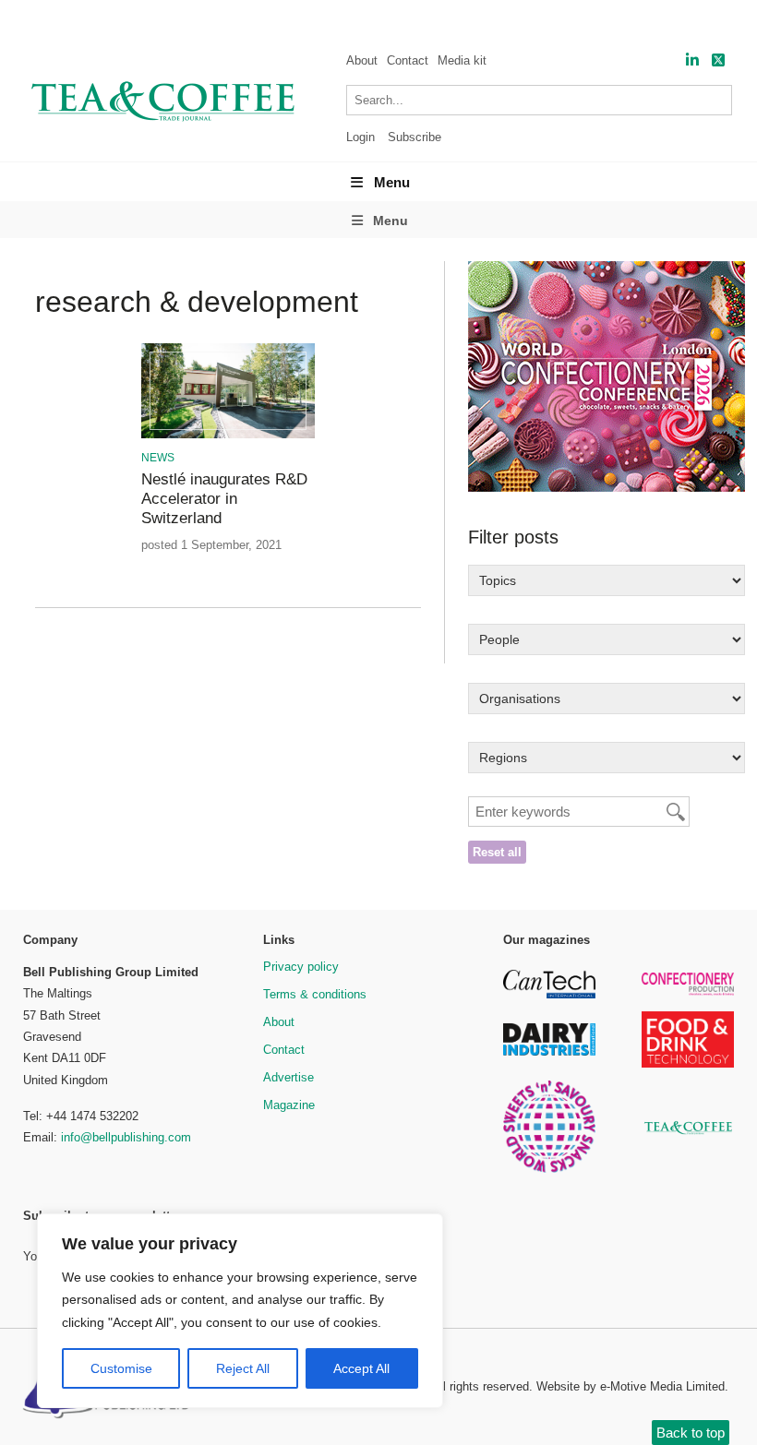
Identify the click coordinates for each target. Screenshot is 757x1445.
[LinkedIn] (692, 60)
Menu (392, 182)
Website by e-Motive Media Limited (630, 1386)
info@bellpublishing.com (126, 1137)
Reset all (497, 852)
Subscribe (414, 137)
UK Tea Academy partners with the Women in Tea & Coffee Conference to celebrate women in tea (411, 19)
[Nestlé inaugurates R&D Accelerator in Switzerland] (228, 435)
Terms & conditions (314, 994)
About (362, 60)
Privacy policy (301, 966)
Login (360, 137)
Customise (121, 1368)
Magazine (289, 1105)
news (157, 457)
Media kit (462, 60)
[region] (240, 1311)
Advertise (288, 1077)
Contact (407, 60)
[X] (718, 60)
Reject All (243, 1368)
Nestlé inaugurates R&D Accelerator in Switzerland (224, 499)
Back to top (690, 1432)
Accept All (361, 1368)
